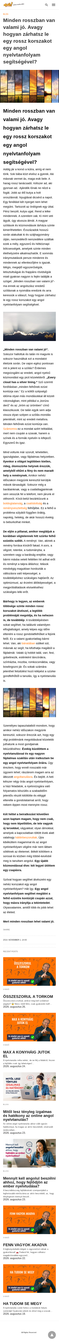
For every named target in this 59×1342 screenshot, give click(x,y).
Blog (5, 14)
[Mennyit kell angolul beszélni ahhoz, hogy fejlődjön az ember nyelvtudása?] (29, 1153)
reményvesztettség (15, 508)
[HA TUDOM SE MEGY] (29, 1278)
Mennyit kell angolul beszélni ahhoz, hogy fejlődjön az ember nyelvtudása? (29, 1182)
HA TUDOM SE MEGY (22, 1303)
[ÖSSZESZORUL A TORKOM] (29, 971)
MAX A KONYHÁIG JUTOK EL (26, 1054)
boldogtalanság (12, 503)
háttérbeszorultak (26, 837)
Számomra (10, 428)
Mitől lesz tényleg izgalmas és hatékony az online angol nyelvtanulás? (28, 1116)
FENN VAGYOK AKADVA (25, 1245)
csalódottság (34, 503)
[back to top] (52, 1335)
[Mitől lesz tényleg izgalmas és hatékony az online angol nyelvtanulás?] (29, 1086)
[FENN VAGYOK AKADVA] (29, 1220)
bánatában (29, 643)
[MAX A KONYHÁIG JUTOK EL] (29, 1027)
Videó (6, 989)
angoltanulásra (23, 776)
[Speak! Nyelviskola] (14, 4)
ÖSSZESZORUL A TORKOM (28, 996)
